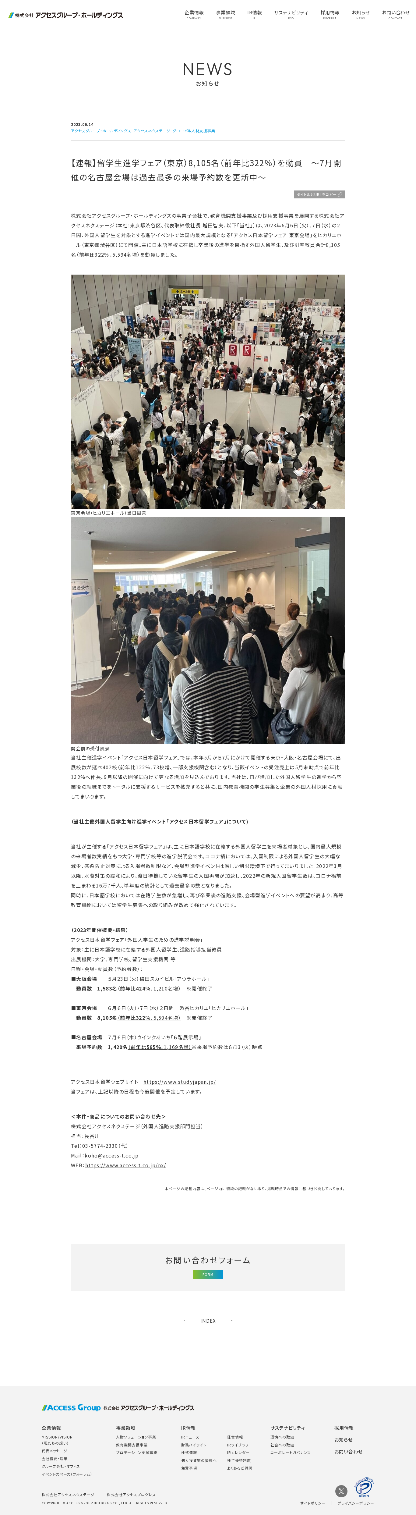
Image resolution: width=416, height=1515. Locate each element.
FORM (208, 1274)
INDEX (208, 1321)
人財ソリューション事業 (136, 1436)
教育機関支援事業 (132, 1444)
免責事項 (189, 1468)
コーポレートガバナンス (290, 1452)
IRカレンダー (238, 1452)
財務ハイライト (193, 1444)
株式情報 (189, 1452)
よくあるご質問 (239, 1468)
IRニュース (190, 1436)
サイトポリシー (313, 1503)
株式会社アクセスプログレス (131, 1494)
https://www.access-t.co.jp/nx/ (125, 1165)
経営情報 (235, 1436)
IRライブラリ (238, 1444)
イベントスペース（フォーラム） (67, 1474)
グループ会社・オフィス (61, 1466)
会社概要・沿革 (55, 1458)
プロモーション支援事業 (136, 1452)
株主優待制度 (239, 1460)
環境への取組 (282, 1436)
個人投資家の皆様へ (199, 1460)
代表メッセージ (55, 1450)
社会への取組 (282, 1444)
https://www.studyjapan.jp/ (179, 1081)
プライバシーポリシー (356, 1503)
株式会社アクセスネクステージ (68, 1494)
